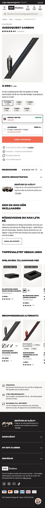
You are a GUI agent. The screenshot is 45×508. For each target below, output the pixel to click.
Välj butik (11, 120)
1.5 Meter (37, 333)
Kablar (11, 19)
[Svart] (24, 279)
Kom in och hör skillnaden (14, 207)
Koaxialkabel (7, 24)
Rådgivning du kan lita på (21, 219)
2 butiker (31, 147)
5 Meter (33, 337)
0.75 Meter (27, 333)
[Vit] (28, 279)
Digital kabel (18, 19)
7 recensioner (20, 31)
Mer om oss (27, 466)
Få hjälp (18, 193)
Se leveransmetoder (14, 132)
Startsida (4, 19)
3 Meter (26, 337)
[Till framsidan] (15, 8)
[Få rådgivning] (38, 501)
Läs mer (40, 2)
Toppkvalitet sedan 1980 (22, 230)
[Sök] (5, 13)
